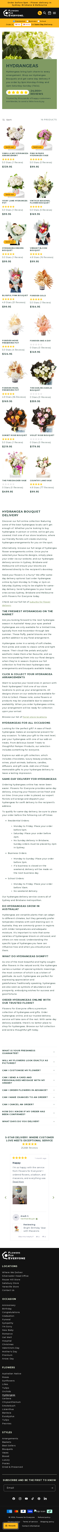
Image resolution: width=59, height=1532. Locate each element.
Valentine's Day (10, 1348)
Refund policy (44, 1517)
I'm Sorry (7, 1326)
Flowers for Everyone (25, 1517)
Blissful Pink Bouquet (15, 295)
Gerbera (6, 1398)
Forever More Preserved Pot (10, 341)
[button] (54, 13)
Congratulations (11, 1312)
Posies (6, 1463)
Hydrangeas (8, 1395)
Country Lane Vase (41, 480)
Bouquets (7, 1449)
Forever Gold (38, 296)
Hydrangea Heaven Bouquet (13, 249)
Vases (5, 1452)
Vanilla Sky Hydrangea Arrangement (15, 154)
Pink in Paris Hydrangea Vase (39, 154)
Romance (7, 1333)
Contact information (31, 1526)
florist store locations (35, 717)
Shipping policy (47, 1522)
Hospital (7, 1341)
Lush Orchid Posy (33, 1230)
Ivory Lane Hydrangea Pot (14, 202)
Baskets (6, 1442)
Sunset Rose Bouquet (14, 435)
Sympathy (7, 1323)
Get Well (7, 1337)
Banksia (6, 1413)
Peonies (6, 1423)
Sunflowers (8, 1380)
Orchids (6, 1391)
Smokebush (8, 1405)
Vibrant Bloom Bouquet (38, 249)
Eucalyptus (8, 1416)
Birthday (7, 1308)
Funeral (6, 1319)
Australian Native (11, 1373)
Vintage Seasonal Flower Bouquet (40, 202)
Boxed (5, 1456)
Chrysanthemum (11, 1402)
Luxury (6, 1460)
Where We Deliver (12, 1272)
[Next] (53, 1197)
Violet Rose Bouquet (42, 435)
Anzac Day (8, 1358)
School (43, 21)
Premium (7, 1355)
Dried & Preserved (12, 1467)
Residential (20, 21)
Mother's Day (9, 1351)
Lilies (5, 1384)
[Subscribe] (52, 1488)
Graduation (8, 1316)
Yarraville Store (10, 1286)
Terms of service (30, 1522)
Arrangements (10, 1438)
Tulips (5, 1388)
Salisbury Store (10, 1283)
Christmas (7, 1344)
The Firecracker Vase (14, 480)
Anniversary (9, 1305)
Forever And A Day (40, 341)
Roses (5, 1377)
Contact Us (8, 1290)
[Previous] (5, 1197)
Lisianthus (8, 1409)
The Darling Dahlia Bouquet (41, 389)
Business (33, 21)
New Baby (8, 1330)
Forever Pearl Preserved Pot (10, 389)
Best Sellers (9, 1445)
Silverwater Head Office (15, 1276)
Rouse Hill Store (11, 1279)
